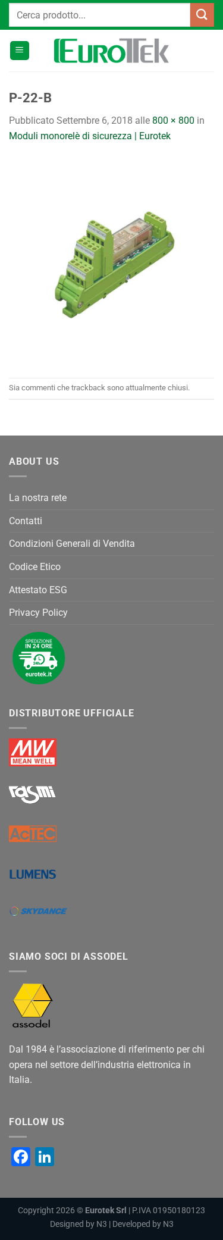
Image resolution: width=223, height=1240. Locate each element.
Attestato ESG (38, 590)
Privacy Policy (38, 612)
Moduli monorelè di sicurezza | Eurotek (90, 136)
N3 (101, 1224)
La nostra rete (38, 497)
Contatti (25, 521)
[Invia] (202, 14)
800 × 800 (173, 120)
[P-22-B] (111, 259)
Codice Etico (35, 566)
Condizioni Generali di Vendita (72, 543)
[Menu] (19, 51)
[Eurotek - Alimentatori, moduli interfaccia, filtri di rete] (111, 50)
